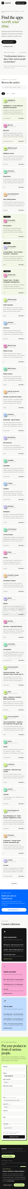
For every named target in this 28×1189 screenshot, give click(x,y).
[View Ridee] (14, 700)
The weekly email (7, 1160)
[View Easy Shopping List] (14, 819)
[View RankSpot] (14, 514)
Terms (17, 1132)
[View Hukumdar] (14, 422)
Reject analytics (8, 1185)
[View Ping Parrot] (14, 179)
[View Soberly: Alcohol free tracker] (14, 399)
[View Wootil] (14, 606)
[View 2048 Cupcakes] (14, 307)
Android (13, 93)
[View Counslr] (14, 868)
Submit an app (20, 3)
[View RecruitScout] (14, 445)
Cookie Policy (10, 1181)
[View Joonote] (14, 796)
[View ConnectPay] (14, 652)
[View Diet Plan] (14, 629)
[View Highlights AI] (14, 109)
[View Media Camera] (14, 376)
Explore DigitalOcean (14, 909)
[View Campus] (14, 491)
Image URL (7, 1104)
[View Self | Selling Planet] (14, 202)
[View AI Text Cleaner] (14, 537)
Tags (9, 1097)
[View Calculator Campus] (14, 583)
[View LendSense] (14, 773)
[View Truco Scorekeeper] (14, 725)
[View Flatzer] (14, 560)
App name (5, 1066)
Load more (14, 883)
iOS (7, 93)
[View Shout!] (14, 749)
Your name (5, 1110)
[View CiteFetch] (14, 330)
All (3, 93)
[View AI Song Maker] (14, 253)
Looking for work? (8, 46)
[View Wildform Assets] (14, 156)
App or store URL (6, 1079)
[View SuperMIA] (14, 468)
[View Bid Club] (14, 133)
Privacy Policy (13, 1133)
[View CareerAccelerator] (14, 675)
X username (14, 1124)
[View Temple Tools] (14, 281)
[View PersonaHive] (14, 226)
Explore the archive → (8, 958)
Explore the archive (9, 41)
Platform (5, 1073)
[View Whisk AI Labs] (14, 353)
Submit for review (14, 1136)
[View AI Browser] (14, 844)
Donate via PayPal (8, 1156)
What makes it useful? (7, 1085)
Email (4, 1117)
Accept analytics (19, 1185)
